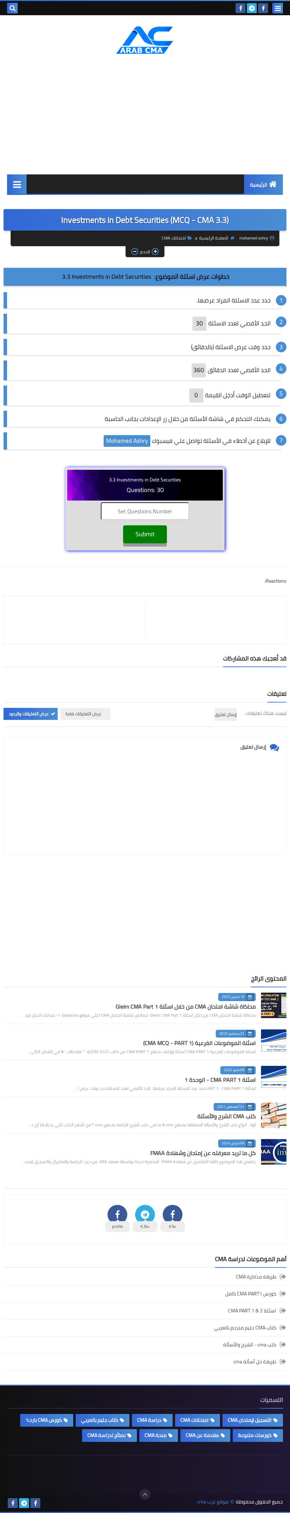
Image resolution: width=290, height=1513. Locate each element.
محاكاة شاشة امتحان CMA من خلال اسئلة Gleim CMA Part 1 (186, 1006)
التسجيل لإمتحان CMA (250, 1420)
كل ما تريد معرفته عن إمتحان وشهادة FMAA (203, 1153)
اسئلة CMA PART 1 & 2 (252, 1310)
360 (198, 370)
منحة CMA (156, 1435)
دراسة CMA (149, 1420)
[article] (78, 620)
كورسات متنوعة (255, 1435)
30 (199, 323)
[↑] (145, 1494)
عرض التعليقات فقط (84, 714)
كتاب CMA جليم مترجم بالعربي (245, 1327)
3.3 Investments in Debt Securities (106, 276)
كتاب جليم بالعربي (99, 1420)
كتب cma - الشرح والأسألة (249, 1344)
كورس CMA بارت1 (43, 1420)
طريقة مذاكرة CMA (256, 1277)
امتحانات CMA (174, 238)
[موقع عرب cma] (145, 40)
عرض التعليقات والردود (29, 714)
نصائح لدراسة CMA (106, 1435)
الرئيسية (258, 184)
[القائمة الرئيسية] (17, 184)
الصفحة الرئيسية (213, 238)
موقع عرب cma (212, 1502)
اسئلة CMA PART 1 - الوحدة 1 (220, 1079)
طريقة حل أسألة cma (254, 1361)
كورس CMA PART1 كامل (250, 1293)
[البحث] (12, 8)
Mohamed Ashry (127, 440)
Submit (145, 534)
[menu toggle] (277, 8)
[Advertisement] (145, 114)
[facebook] (263, 8)
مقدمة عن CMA (202, 1435)
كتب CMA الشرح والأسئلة (226, 1116)
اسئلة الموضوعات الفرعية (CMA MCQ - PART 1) (199, 1043)
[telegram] (252, 8)
